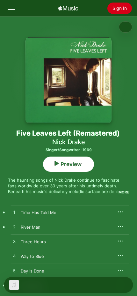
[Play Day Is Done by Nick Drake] (14, 271)
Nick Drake (68, 142)
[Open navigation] (11, 8)
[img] (68, 8)
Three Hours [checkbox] (33, 241)
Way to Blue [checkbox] (32, 256)
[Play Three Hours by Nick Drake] (14, 242)
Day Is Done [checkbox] (32, 270)
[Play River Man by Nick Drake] (14, 227)
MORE (124, 192)
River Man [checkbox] (30, 227)
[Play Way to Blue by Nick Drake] (14, 256)
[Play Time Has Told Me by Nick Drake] (14, 212)
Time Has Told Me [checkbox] (38, 212)
